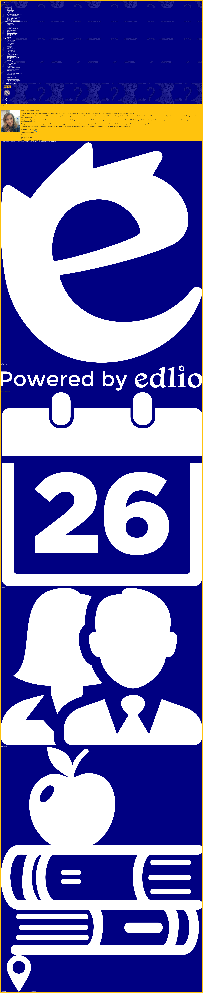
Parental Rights (11, 74)
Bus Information (11, 64)
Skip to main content (6, 1)
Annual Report (7, 86)
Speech (9, 37)
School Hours (10, 10)
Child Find (9, 25)
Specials (9, 35)
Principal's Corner (11, 40)
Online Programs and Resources (15, 73)
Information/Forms (11, 70)
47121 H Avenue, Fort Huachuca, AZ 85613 (27, 141)
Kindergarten (10, 43)
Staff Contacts (10, 41)
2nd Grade (9, 46)
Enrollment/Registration (13, 69)
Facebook (6, 97)
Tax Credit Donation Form (13, 20)
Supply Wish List (11, 77)
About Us (9, 8)
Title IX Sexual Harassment (14, 80)
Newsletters (10, 72)
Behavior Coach (11, 24)
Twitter (6, 99)
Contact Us (10, 11)
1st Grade (9, 44)
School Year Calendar (12, 15)
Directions (33, 991)
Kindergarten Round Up (13, 18)
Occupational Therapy (12, 33)
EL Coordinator (11, 50)
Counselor (9, 27)
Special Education (11, 34)
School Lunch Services (13, 79)
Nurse (8, 31)
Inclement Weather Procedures (14, 14)
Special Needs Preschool (13, 57)
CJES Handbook (11, 12)
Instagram (6, 101)
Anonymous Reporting (12, 63)
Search (6, 103)
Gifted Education (11, 30)
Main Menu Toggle (5, 4)
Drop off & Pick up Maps (13, 17)
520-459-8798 (42, 141)
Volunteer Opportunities (13, 81)
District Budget (7, 87)
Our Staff (3, 105)
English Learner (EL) (12, 28)
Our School (10, 23)
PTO (8, 76)
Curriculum (10, 66)
